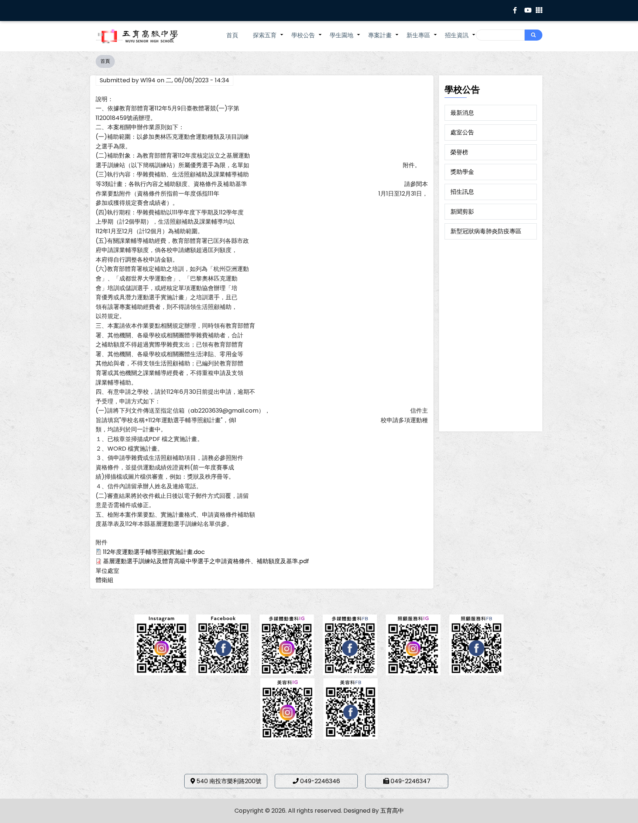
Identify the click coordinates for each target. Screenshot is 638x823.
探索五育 (268, 39)
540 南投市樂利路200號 (228, 781)
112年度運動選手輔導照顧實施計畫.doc (154, 552)
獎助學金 (462, 172)
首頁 (232, 35)
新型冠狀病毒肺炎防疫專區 (485, 231)
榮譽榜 (459, 152)
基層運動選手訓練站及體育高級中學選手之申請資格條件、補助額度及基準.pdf (206, 561)
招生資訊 (460, 39)
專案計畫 (383, 39)
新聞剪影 (462, 211)
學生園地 (345, 39)
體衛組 (104, 580)
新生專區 (422, 39)
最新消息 (462, 113)
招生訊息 (462, 191)
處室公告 (462, 132)
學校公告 (306, 39)
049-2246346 (320, 781)
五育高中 (392, 810)
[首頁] (147, 36)
